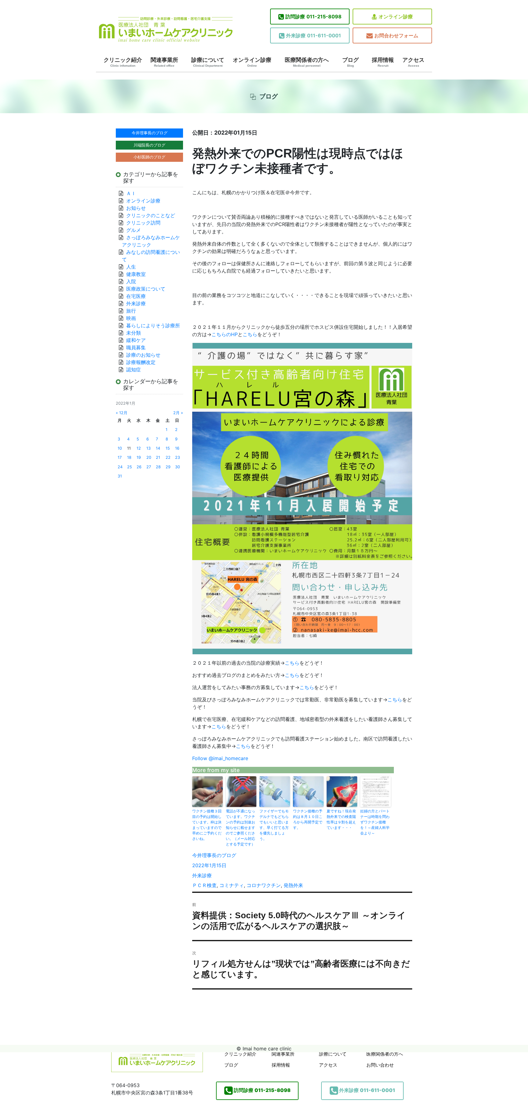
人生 (131, 267)
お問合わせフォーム (396, 35)
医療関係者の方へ (307, 62)
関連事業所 (164, 62)
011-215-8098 (313, 16)
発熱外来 (293, 885)
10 (120, 448)
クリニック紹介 (123, 62)
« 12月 (121, 412)
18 (129, 457)
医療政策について (145, 289)
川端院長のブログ (149, 145)
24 (120, 467)
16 (177, 448)
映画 (131, 318)
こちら (250, 334)
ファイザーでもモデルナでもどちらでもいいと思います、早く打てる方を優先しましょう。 (274, 825)
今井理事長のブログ (214, 855)
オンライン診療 (396, 16)
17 (120, 457)
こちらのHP (224, 334)
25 (129, 467)
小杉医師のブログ (149, 156)
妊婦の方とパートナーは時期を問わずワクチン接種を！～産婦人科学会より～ (375, 822)
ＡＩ (131, 193)
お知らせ (136, 208)
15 (168, 448)
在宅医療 (136, 296)
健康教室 (136, 274)
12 (139, 448)
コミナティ (231, 885)
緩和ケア (138, 340)
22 (168, 457)
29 (168, 467)
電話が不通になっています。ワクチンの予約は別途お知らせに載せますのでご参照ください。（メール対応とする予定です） (240, 827)
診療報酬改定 (141, 362)
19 (139, 457)
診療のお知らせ (143, 355)
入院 (131, 281)
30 (177, 467)
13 (148, 448)
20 (148, 457)
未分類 (133, 333)
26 (139, 467)
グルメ (133, 230)
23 (177, 457)
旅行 (131, 311)
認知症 (133, 369)
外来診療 (202, 875)
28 (158, 467)
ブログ (350, 62)
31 (120, 476)
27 (148, 467)
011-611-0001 (313, 35)
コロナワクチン (264, 885)
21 (158, 457)
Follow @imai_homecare (220, 758)
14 (158, 448)
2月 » (178, 412)
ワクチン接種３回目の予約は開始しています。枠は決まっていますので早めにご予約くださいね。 (207, 825)
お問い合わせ (380, 1065)
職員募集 (136, 347)
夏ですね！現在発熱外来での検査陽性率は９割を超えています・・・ (341, 819)
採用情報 (383, 62)
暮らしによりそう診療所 (153, 325)
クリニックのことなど (150, 215)
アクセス (413, 62)
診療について (207, 62)
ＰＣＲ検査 (204, 885)
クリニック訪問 (143, 223)
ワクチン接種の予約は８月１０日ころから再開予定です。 (307, 819)
